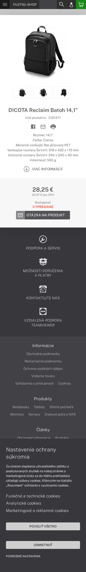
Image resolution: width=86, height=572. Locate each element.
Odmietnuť (43, 545)
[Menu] (5, 4)
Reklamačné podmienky (43, 361)
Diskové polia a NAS (60, 414)
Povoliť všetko (43, 526)
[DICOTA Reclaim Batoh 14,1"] (43, 50)
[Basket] (81, 4)
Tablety (39, 407)
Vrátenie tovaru (43, 376)
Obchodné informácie (34, 438)
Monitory (17, 414)
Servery (34, 414)
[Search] (61, 4)
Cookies (64, 383)
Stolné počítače (61, 407)
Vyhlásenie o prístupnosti (34, 383)
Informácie (43, 346)
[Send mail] (43, 127)
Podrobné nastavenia (23, 556)
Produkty (43, 399)
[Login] (71, 4)
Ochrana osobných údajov (43, 368)
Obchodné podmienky (43, 354)
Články (43, 430)
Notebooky (20, 407)
